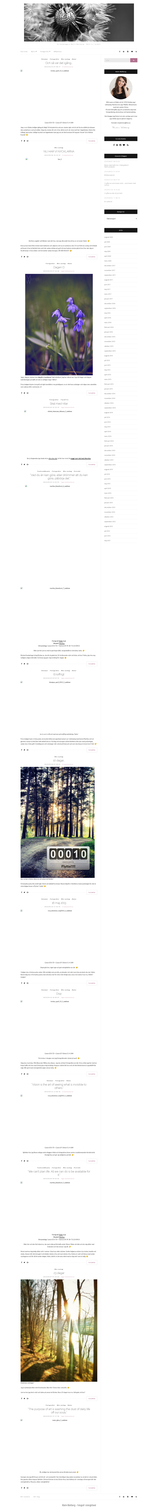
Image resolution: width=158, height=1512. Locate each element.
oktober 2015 (108, 346)
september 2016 (110, 308)
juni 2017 (107, 284)
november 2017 (109, 270)
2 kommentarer (67, 155)
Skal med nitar (59, 403)
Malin (33, 51)
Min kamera (25, 1497)
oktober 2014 (108, 403)
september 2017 (110, 275)
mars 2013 (107, 493)
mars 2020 (107, 261)
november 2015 (109, 341)
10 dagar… (59, 760)
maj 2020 (107, 251)
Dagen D (59, 267)
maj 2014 (107, 427)
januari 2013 (108, 503)
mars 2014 (107, 436)
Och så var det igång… (59, 63)
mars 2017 (107, 294)
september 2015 (110, 351)
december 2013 (109, 450)
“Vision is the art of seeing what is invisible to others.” (58, 1086)
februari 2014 (108, 441)
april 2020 (107, 256)
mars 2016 (107, 322)
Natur (74, 59)
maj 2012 (107, 540)
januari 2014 (108, 446)
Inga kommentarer (68, 271)
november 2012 (109, 512)
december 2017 (109, 266)
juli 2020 (107, 242)
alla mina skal (53, 458)
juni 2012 (107, 536)
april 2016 (107, 318)
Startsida (24, 51)
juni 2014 (107, 422)
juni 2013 (107, 479)
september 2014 (110, 408)
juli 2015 (107, 360)
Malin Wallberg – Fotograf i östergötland (79, 1505)
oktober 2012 (108, 517)
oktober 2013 (108, 460)
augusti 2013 (108, 469)
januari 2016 (108, 332)
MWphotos (58, 51)
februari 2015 (108, 384)
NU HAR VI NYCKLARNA (59, 151)
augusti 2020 (108, 237)
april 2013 (107, 488)
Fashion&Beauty (43, 471)
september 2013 (110, 465)
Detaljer (45, 59)
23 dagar (59, 1273)
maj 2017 (107, 289)
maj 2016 (107, 313)
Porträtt (77, 471)
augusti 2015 (108, 356)
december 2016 (109, 303)
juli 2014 (107, 417)
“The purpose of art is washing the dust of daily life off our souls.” (59, 1410)
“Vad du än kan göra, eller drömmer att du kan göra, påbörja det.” (59, 476)
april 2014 (107, 431)
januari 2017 (108, 299)
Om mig (37, 1497)
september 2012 (110, 521)
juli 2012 (107, 531)
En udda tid (108, 201)
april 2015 (107, 375)
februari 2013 (108, 498)
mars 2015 (107, 379)
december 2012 (109, 507)
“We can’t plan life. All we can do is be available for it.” (59, 1173)
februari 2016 (108, 327)
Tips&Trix (64, 399)
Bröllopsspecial (109, 175)
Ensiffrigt (59, 674)
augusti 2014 (108, 412)
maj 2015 (107, 370)
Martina (62, 643)
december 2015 (109, 337)
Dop (59, 993)
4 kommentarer (67, 66)
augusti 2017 (108, 280)
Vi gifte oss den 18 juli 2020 (113, 193)
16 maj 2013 (59, 903)
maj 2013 (107, 484)
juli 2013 (107, 474)
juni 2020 (107, 247)
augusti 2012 (108, 526)
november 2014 (109, 398)
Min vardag (65, 59)
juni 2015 (107, 365)
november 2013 (109, 455)
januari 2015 (108, 389)
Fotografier (44, 51)
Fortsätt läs (91, 141)
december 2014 (109, 394)
